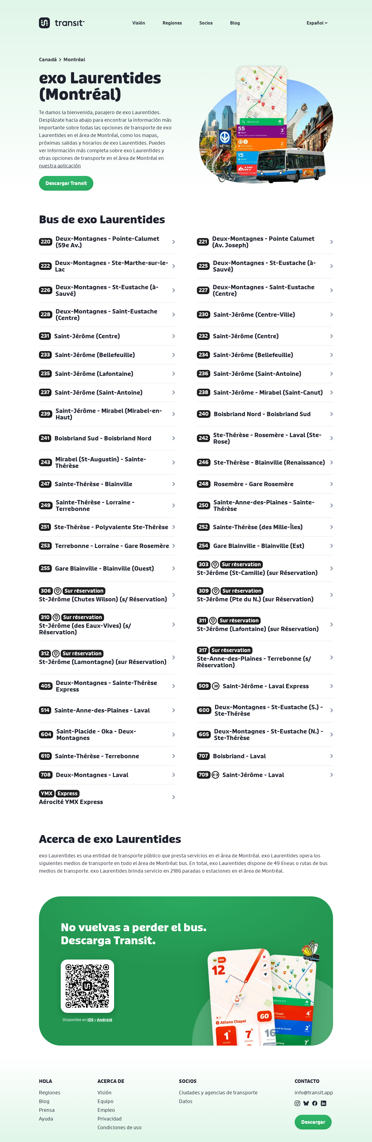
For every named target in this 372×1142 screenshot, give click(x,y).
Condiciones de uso (119, 1127)
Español (315, 23)
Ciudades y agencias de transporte (218, 1092)
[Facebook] (315, 1103)
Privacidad (109, 1119)
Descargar (313, 1122)
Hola (45, 1081)
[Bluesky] (306, 1103)
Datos (186, 1101)
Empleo (106, 1110)
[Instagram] (297, 1103)
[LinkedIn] (323, 1103)
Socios (206, 23)
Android (104, 1019)
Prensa (47, 1110)
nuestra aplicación (60, 166)
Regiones (172, 23)
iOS (90, 1019)
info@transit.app (314, 1092)
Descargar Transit (66, 183)
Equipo (105, 1101)
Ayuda (46, 1119)
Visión (138, 23)
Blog (235, 23)
